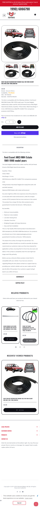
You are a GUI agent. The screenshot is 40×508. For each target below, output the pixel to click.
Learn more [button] (28, 498)
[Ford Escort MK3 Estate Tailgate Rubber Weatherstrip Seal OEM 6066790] (11, 70)
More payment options (20, 137)
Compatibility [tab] (20, 277)
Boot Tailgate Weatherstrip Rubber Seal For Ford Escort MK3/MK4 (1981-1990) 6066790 (18, 399)
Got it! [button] (19, 503)
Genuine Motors (10, 91)
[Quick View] (4, 316)
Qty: (2, 122)
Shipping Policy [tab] (20, 283)
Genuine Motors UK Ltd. (23, 486)
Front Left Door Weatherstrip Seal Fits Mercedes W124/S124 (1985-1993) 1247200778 (29, 328)
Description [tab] (20, 147)
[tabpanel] (20, 212)
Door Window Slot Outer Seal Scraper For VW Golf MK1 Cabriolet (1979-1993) (10, 327)
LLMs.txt (23, 488)
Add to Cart (20, 127)
